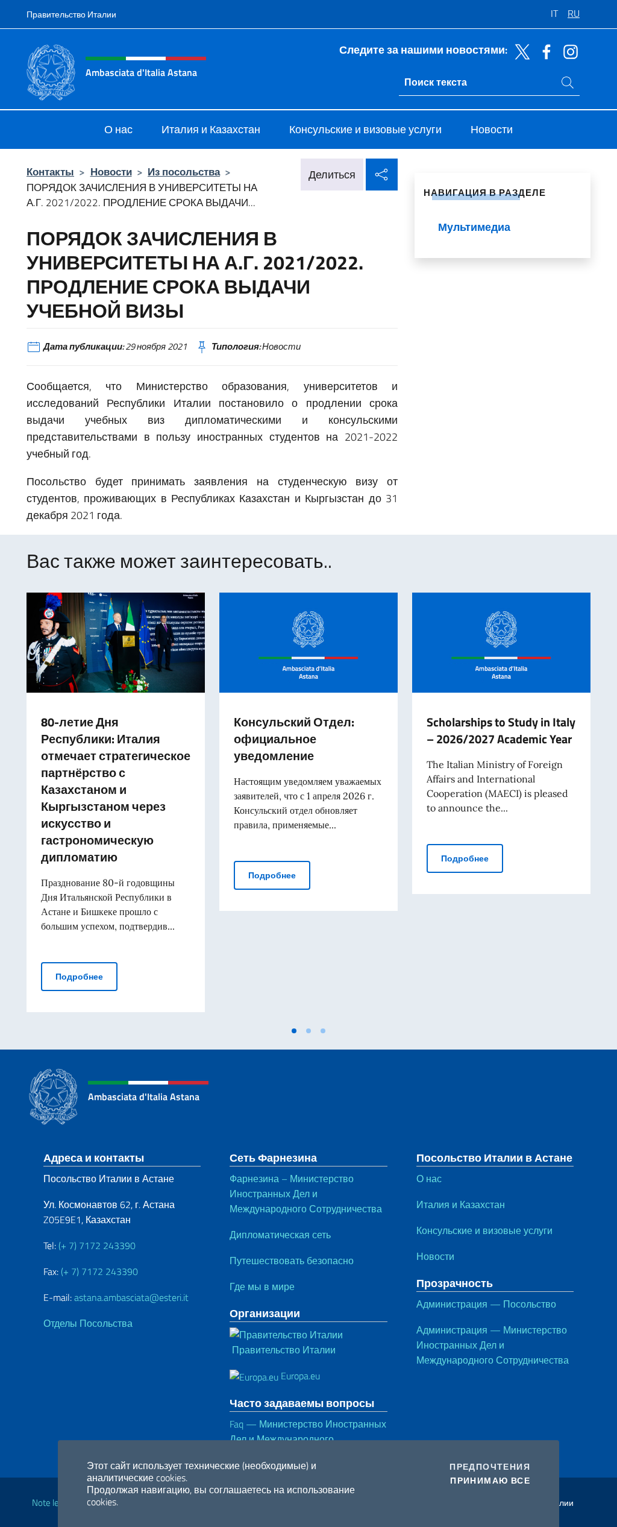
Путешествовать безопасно (292, 1260)
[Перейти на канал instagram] (568, 50)
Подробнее (86, 976)
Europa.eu (299, 1375)
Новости (111, 171)
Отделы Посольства (88, 1323)
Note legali (52, 1503)
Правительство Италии (71, 14)
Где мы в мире (262, 1286)
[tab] (294, 1030)
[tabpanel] (116, 806)
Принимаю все (490, 1480)
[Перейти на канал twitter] (519, 50)
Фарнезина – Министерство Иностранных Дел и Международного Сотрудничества (306, 1193)
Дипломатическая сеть (280, 1234)
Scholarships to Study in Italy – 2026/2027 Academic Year (501, 730)
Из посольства (184, 171)
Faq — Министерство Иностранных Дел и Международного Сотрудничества (308, 1439)
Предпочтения (489, 1466)
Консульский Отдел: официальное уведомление (294, 739)
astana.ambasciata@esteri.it (131, 1297)
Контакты (50, 171)
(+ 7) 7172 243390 (96, 1245)
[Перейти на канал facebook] (543, 50)
